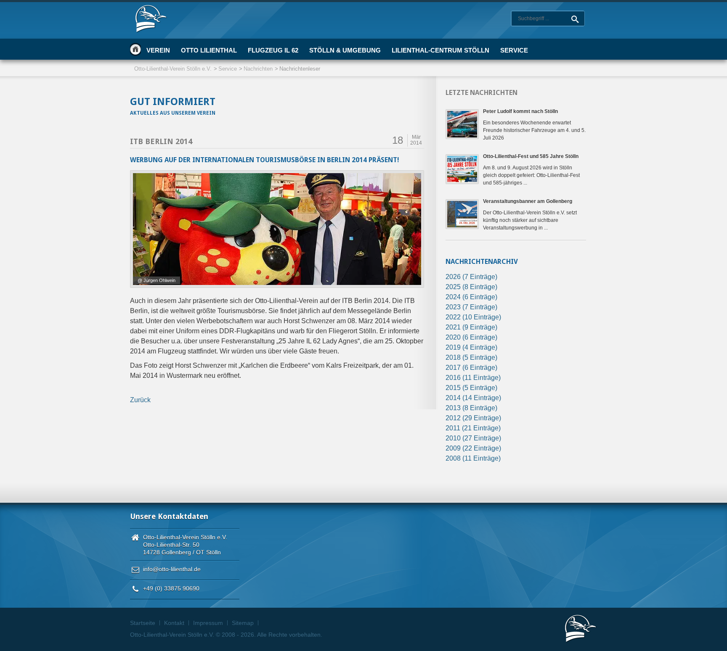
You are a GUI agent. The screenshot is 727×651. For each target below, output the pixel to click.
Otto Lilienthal (209, 50)
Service (514, 50)
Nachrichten (258, 69)
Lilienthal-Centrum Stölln (440, 50)
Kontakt (174, 622)
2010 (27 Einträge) (473, 438)
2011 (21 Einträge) (473, 428)
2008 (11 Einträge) (473, 458)
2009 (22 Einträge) (473, 448)
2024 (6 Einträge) (471, 296)
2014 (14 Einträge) (473, 397)
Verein (158, 50)
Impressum (208, 622)
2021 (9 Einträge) (471, 327)
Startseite (135, 49)
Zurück (140, 399)
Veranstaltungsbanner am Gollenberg (527, 201)
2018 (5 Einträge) (471, 357)
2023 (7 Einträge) (471, 307)
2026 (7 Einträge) (471, 276)
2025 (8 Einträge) (471, 286)
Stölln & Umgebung (345, 50)
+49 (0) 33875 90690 (171, 588)
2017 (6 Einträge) (471, 367)
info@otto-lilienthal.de (172, 569)
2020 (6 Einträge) (471, 337)
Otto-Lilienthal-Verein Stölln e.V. (173, 69)
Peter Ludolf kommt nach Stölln (520, 111)
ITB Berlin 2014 (161, 141)
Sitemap (243, 622)
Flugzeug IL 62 (273, 50)
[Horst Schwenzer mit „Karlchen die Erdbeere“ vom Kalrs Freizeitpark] (277, 229)
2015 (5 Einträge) (471, 387)
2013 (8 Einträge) (471, 407)
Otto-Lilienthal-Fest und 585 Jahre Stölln (530, 156)
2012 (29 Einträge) (473, 418)
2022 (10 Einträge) (473, 317)
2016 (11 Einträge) (473, 377)
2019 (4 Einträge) (471, 347)
